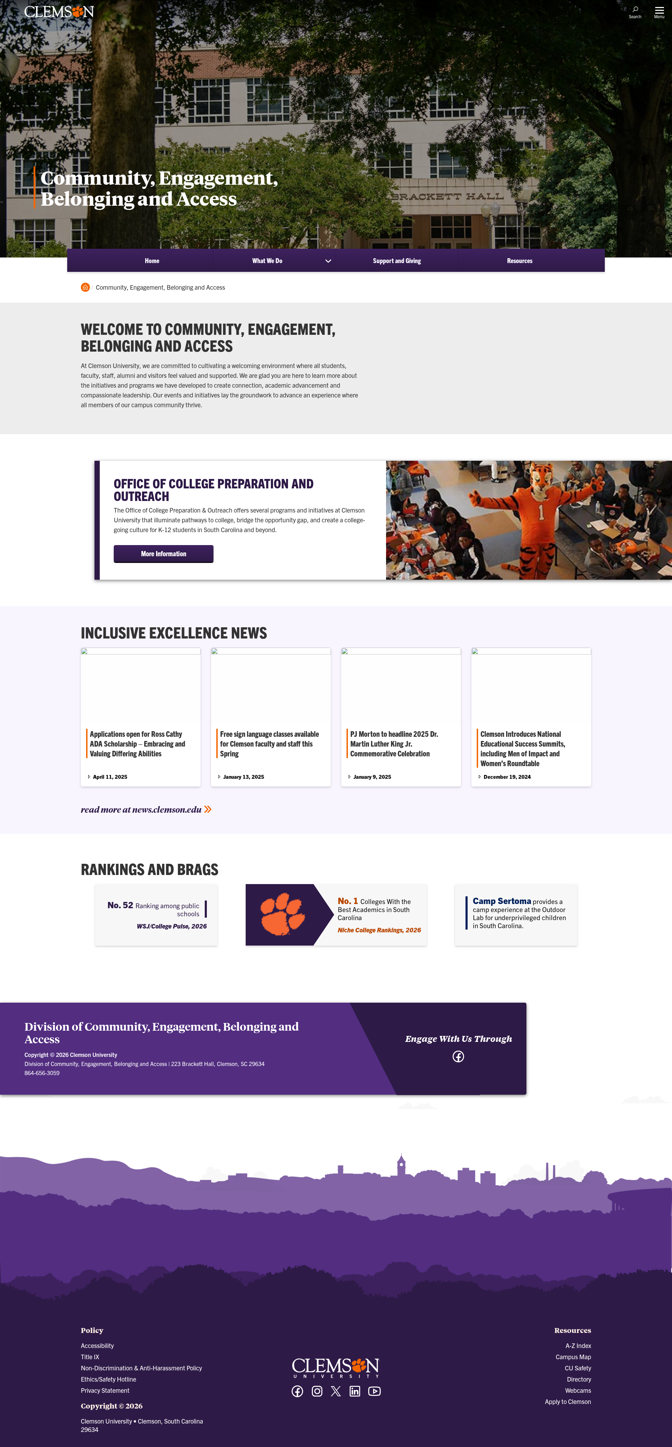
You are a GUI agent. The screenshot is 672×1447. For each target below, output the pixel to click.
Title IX (90, 1357)
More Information (163, 553)
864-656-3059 (41, 1072)
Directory (579, 1379)
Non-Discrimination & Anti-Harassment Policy (141, 1368)
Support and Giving (397, 260)
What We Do (267, 260)
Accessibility (97, 1345)
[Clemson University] (59, 18)
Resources (519, 260)
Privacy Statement (105, 1390)
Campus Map (573, 1357)
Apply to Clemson (568, 1401)
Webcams (578, 1390)
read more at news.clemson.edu (141, 809)
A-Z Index (578, 1345)
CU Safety (578, 1368)
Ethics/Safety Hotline (108, 1379)
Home (152, 260)
